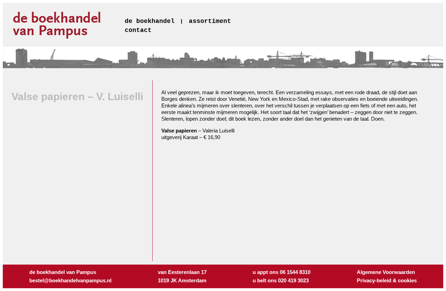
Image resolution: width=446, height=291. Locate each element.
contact (138, 30)
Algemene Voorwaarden (386, 272)
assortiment (210, 21)
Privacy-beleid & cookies (387, 280)
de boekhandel (150, 21)
